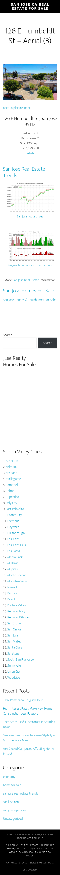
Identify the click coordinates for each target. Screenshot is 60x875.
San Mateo (14, 641)
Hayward (13, 527)
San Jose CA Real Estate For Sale (30, 6)
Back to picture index (16, 108)
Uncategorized (13, 818)
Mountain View (17, 581)
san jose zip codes (14, 810)
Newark (12, 587)
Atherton (12, 461)
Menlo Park (14, 557)
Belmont (11, 467)
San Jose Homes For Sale (28, 290)
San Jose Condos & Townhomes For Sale (29, 300)
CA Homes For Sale (16, 863)
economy (9, 777)
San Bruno (14, 623)
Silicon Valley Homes (42, 863)
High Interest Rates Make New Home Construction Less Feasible (27, 711)
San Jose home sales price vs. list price (30, 265)
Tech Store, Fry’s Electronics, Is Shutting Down (29, 724)
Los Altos (13, 539)
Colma (10, 491)
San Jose (12, 635)
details (30, 153)
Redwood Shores (18, 617)
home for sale (12, 785)
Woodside (13, 677)
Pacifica (12, 593)
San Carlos (14, 629)
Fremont (13, 521)
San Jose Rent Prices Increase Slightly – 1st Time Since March (29, 737)
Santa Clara (14, 647)
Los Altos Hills (16, 545)
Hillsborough (16, 533)
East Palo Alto (15, 509)
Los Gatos (13, 551)
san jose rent (11, 802)
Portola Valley (16, 605)
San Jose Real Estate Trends (24, 172)
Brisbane (11, 473)
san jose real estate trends (20, 793)
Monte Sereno (16, 575)
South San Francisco (20, 659)
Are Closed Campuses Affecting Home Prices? (28, 751)
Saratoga (13, 653)
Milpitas (12, 569)
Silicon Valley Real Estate (22, 845)
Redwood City (16, 611)
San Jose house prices (30, 216)
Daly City (11, 503)
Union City (13, 671)
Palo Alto (13, 599)
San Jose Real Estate (25, 280)
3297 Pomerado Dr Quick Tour (23, 700)
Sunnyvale (14, 665)
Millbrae (12, 563)
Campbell (12, 485)
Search (7, 335)
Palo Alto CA (43, 852)
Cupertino (12, 497)
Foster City (14, 515)
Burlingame (13, 479)
